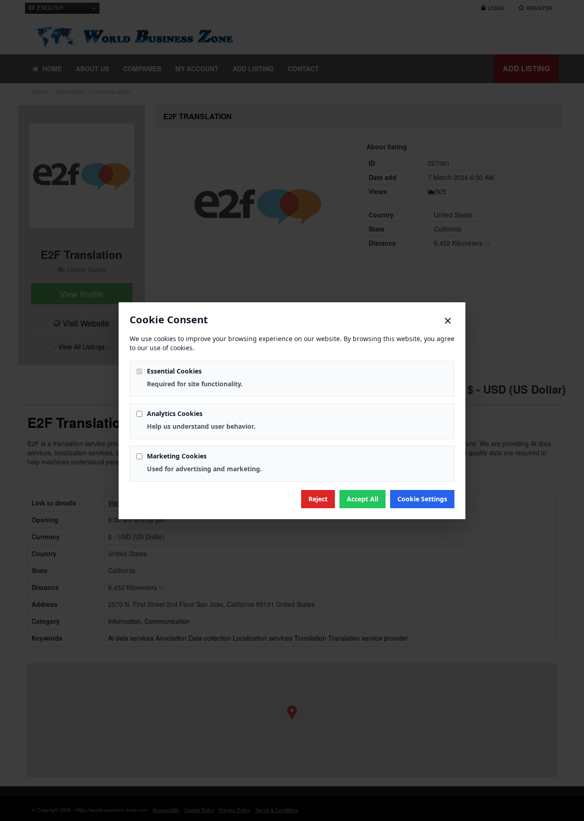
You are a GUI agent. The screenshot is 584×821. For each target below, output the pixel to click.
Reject (318, 499)
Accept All (362, 499)
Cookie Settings (422, 499)
